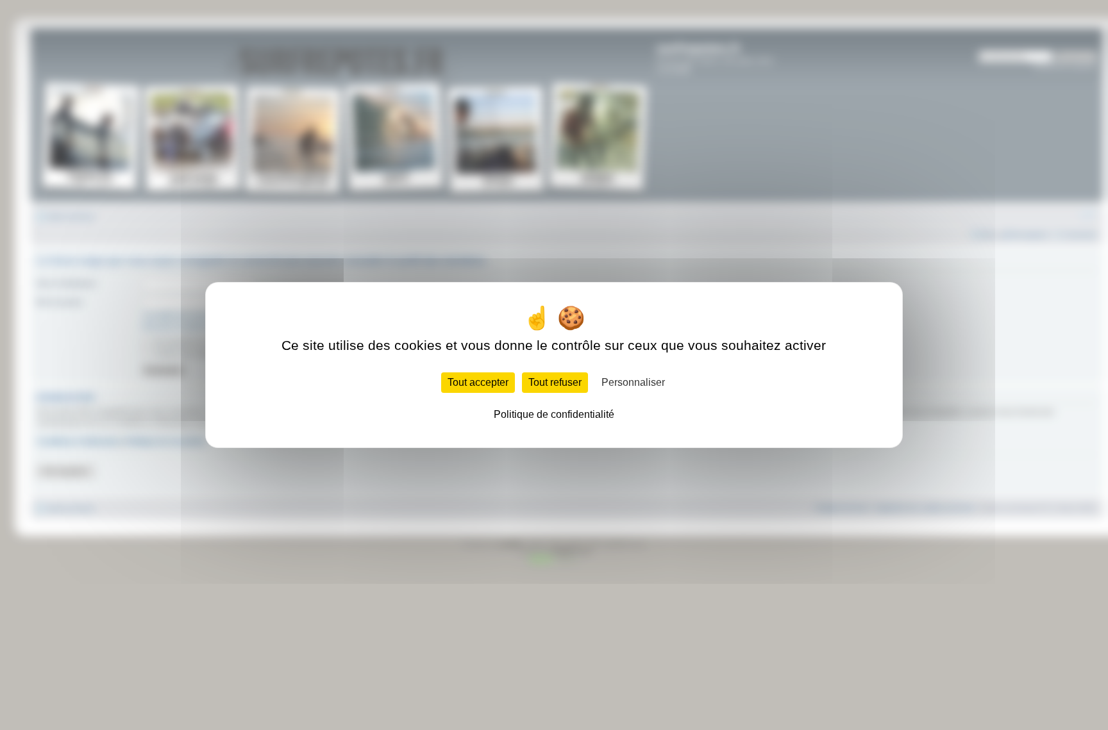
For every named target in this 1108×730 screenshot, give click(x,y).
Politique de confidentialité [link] (554, 414)
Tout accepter (478, 382)
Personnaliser (633, 382)
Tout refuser (555, 382)
